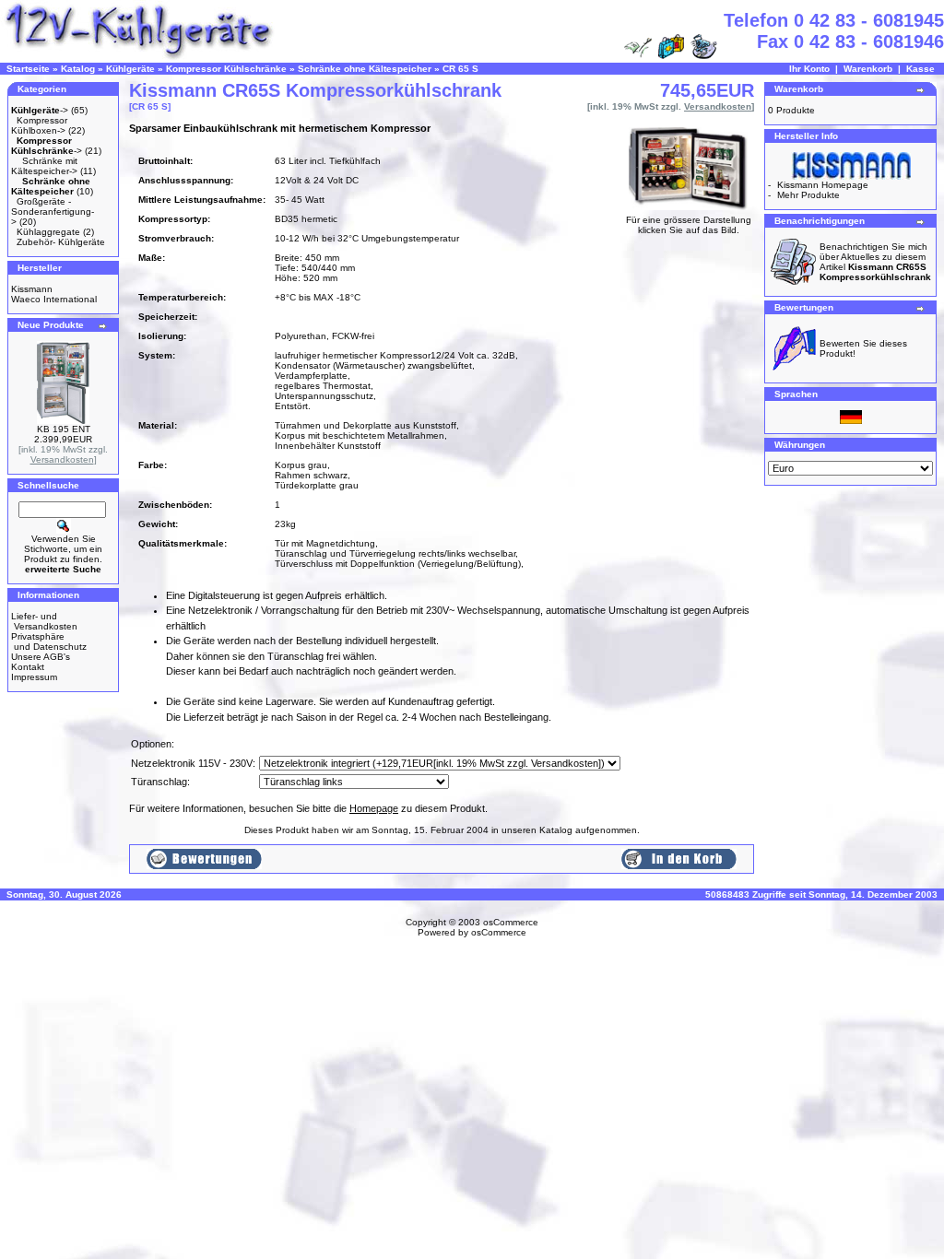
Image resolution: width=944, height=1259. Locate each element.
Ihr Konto (809, 69)
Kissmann (32, 289)
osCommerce (510, 922)
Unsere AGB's (40, 657)
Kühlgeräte (130, 69)
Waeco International (54, 299)
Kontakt (27, 667)
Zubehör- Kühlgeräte (61, 242)
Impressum (34, 677)
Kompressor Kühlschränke (226, 69)
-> (39, 110)
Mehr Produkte (808, 195)
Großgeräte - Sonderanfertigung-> (52, 211)
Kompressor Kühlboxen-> (39, 125)
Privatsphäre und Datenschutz (49, 641)
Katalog (78, 69)
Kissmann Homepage (822, 185)
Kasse (920, 69)
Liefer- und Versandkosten (44, 621)
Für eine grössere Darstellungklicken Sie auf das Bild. (688, 225)
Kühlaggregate (48, 232)
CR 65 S (460, 69)
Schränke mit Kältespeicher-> (44, 166)
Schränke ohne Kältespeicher (364, 69)
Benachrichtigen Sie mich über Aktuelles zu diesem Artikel (875, 261)
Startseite (28, 69)
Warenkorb (868, 69)
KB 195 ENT (63, 429)
